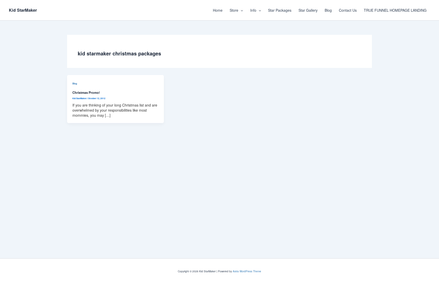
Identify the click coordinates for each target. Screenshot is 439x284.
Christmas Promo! (86, 92)
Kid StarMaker (23, 10)
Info (253, 10)
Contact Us (348, 10)
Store (234, 10)
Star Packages (279, 10)
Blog (328, 10)
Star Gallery (308, 10)
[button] (240, 10)
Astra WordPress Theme (247, 271)
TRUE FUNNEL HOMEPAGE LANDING (395, 10)
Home (218, 10)
